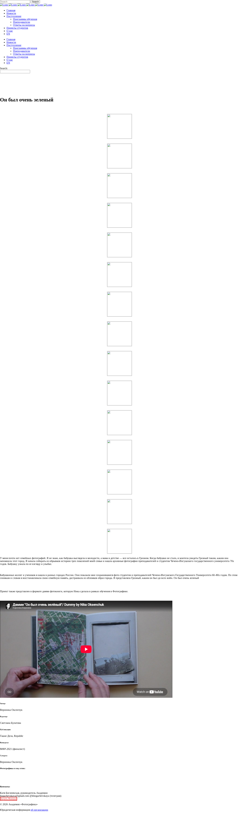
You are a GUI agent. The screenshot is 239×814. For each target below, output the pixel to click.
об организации (39, 809)
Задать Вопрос (8, 798)
